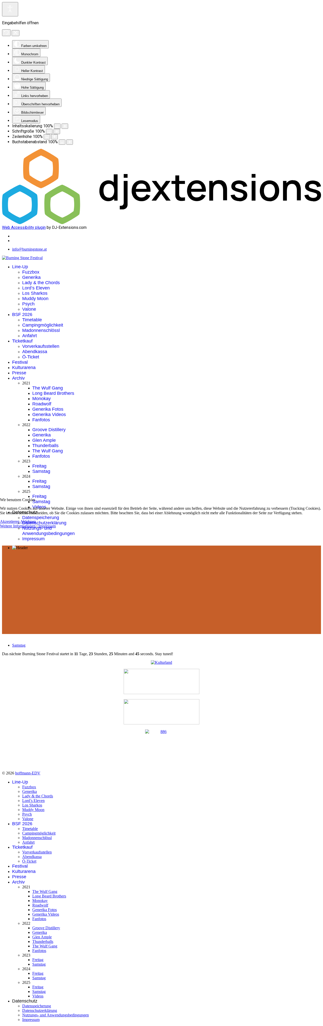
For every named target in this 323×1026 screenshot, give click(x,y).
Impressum (47, 526)
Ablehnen (28, 521)
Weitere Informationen (18, 526)
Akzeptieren (9, 521)
